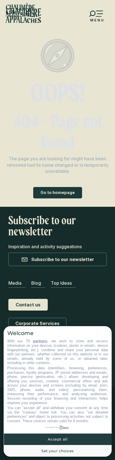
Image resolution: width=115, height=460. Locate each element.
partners (40, 341)
